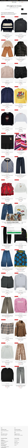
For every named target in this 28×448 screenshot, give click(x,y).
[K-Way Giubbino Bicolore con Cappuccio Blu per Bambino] (7, 165)
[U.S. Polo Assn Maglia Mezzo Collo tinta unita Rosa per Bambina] (7, 72)
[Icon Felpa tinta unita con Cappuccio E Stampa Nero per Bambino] (20, 235)
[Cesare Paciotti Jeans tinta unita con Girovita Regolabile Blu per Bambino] (7, 212)
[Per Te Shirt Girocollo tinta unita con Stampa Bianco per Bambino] (20, 212)
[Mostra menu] (1, 2)
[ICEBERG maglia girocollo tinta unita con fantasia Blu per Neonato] (7, 25)
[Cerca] (22, 9)
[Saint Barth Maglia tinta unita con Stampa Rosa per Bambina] (20, 305)
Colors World (15, 441)
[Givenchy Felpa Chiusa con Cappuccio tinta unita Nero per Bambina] (20, 25)
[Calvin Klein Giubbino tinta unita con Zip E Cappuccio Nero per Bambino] (20, 48)
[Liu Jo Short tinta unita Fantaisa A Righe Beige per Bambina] (7, 328)
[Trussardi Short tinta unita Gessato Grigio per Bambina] (7, 282)
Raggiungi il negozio (16, 442)
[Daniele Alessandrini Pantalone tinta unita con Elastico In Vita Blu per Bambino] (20, 165)
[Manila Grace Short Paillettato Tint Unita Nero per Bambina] (20, 72)
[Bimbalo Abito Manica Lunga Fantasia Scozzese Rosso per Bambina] (7, 188)
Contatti (15, 445)
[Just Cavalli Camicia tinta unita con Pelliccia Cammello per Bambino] (20, 328)
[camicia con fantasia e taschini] (20, 142)
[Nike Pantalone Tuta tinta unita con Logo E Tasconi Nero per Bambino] (7, 235)
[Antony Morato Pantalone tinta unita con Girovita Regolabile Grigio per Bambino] (20, 375)
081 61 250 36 (2, 443)
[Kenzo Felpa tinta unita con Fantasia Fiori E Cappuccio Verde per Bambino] (20, 258)
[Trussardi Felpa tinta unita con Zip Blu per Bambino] (7, 95)
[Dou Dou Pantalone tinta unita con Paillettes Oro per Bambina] (20, 351)
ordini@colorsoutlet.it (3, 447)
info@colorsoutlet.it (3, 445)
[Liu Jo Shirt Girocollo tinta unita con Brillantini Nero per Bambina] (20, 188)
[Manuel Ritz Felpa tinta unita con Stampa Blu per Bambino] (7, 118)
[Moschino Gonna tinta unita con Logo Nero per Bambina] (7, 142)
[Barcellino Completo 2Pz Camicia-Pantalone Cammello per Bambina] (7, 48)
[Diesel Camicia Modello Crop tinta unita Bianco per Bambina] (20, 118)
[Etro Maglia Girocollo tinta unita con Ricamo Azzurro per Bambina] (20, 282)
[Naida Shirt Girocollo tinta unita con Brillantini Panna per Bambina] (7, 351)
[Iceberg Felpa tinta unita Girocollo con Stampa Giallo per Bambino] (20, 95)
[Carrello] (26, 2)
